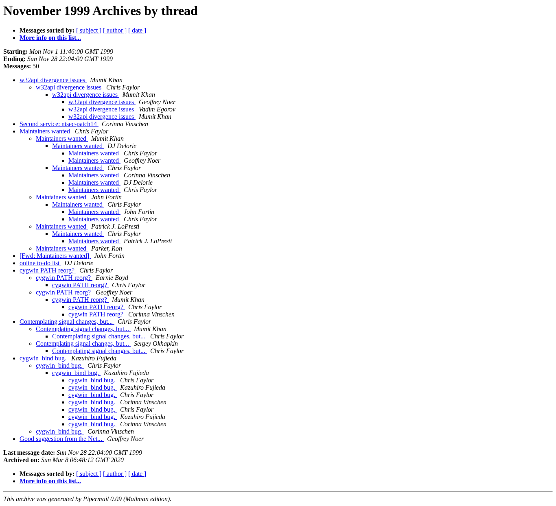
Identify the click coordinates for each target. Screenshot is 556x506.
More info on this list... (50, 37)
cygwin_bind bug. (44, 358)
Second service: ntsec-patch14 (59, 123)
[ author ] (115, 30)
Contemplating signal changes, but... (67, 321)
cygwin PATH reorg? (48, 270)
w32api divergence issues (53, 79)
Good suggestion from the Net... (62, 438)
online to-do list (40, 263)
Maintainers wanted (46, 131)
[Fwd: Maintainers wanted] (55, 255)
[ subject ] (88, 30)
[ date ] (137, 30)
